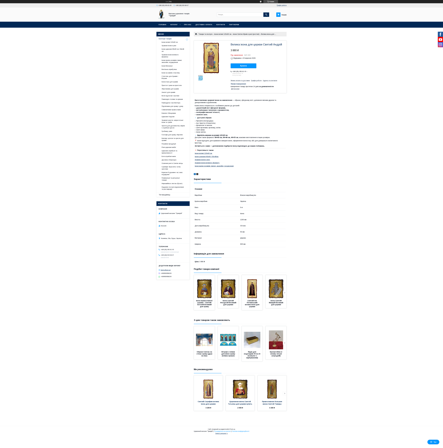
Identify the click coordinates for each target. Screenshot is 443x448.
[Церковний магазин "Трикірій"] (161, 19)
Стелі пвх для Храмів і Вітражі (170, 77)
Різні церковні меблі (169, 147)
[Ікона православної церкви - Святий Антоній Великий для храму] (204, 286)
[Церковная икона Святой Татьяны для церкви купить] (240, 387)
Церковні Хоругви (168, 116)
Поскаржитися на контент (222, 431)
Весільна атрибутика (169, 69)
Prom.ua (232, 429)
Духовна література (169, 160)
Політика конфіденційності (240, 431)
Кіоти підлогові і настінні (170, 96)
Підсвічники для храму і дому (172, 106)
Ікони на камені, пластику (171, 73)
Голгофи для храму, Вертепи (172, 135)
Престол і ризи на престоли (172, 85)
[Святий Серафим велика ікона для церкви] (208, 387)
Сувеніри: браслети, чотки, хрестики (171, 168)
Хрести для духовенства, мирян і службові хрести (173, 127)
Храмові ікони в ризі (202, 160)
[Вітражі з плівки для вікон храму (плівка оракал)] (228, 337)
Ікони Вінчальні (167, 66)
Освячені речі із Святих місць (172, 163)
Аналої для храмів (168, 92)
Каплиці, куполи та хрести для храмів (173, 139)
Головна (162, 24)
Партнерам (234, 24)
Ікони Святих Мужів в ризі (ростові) (246, 34)
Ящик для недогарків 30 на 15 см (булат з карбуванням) (252, 355)
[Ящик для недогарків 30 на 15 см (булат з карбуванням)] (252, 337)
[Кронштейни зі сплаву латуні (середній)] (276, 337)
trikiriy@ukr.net (166, 270)
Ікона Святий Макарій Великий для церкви (276, 303)
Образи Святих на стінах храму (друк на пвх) (204, 354)
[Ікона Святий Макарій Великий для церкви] (276, 286)
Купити (243, 66)
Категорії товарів (165, 39)
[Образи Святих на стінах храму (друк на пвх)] (204, 337)
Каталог (174, 24)
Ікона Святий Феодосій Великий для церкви (228, 303)
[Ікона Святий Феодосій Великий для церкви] (228, 286)
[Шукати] (266, 14)
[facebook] (195, 174)
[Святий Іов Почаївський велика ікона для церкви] (252, 286)
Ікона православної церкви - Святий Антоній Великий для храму (204, 303)
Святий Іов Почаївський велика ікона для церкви (252, 303)
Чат (435, 442)
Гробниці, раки (167, 131)
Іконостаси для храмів (170, 82)
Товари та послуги (205, 34)
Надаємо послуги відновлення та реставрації (173, 188)
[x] (197, 174)
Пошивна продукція (169, 144)
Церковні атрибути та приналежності (169, 152)
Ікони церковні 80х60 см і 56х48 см (173, 50)
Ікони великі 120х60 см (222, 34)
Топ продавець (164, 195)
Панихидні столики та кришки (172, 99)
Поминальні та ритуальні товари (171, 179)
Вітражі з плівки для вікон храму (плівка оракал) (228, 354)
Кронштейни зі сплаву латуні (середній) (276, 354)
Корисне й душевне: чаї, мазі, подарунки (172, 173)
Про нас (187, 24)
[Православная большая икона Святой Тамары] (272, 387)
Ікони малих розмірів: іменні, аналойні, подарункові (214, 166)
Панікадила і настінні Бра (171, 103)
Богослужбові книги (169, 156)
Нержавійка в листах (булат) (172, 183)
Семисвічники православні (171, 110)
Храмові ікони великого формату (207, 163)
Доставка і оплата (203, 24)
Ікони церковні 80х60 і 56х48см (206, 156)
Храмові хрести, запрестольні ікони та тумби (172, 121)
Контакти (220, 24)
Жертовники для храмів (170, 89)
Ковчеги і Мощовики (169, 113)
